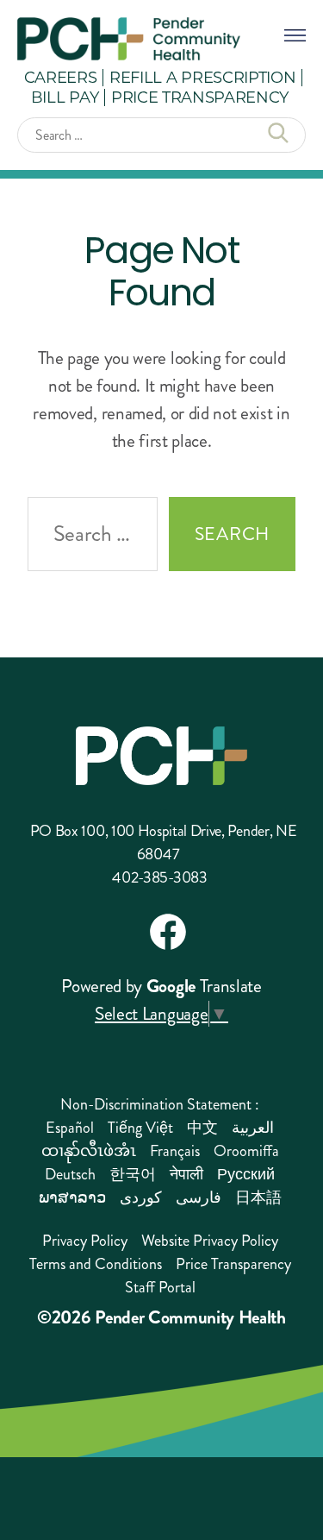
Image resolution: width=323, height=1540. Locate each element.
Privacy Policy (84, 1240)
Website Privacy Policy (209, 1240)
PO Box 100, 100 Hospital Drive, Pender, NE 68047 (163, 842)
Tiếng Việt (140, 1127)
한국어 (132, 1174)
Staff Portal (160, 1287)
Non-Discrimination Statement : (159, 1104)
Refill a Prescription (202, 76)
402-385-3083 (159, 877)
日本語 (258, 1197)
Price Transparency (200, 96)
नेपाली (186, 1174)
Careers (60, 76)
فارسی (198, 1197)
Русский (246, 1174)
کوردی (141, 1197)
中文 (202, 1127)
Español (70, 1127)
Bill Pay (64, 96)
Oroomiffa (246, 1151)
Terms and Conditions (95, 1264)
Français (175, 1151)
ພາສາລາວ (72, 1197)
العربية (253, 1127)
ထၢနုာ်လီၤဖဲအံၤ (88, 1151)
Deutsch (70, 1174)
